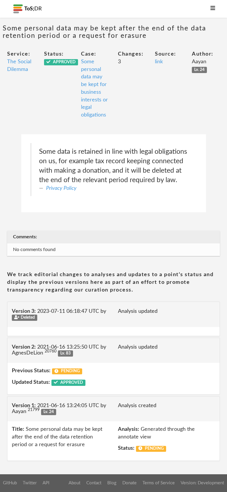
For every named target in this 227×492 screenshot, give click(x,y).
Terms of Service (158, 483)
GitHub (10, 483)
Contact (93, 483)
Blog (111, 483)
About (74, 483)
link (159, 61)
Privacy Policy (61, 188)
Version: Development (202, 483)
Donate (129, 483)
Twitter (30, 483)
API (46, 483)
